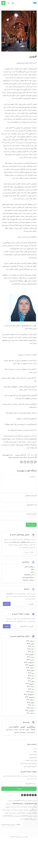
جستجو (6, 604)
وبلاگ (35, 752)
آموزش (22, 727)
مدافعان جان (14, 727)
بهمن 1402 (30, 703)
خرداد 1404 (30, 660)
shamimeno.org (31, 803)
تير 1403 (31, 689)
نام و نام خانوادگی (31, 496)
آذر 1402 (31, 705)
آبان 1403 (30, 678)
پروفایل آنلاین (29, 567)
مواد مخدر (22, 730)
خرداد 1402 (30, 708)
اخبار (32, 572)
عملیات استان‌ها (28, 580)
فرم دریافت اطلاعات (31, 761)
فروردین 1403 (29, 697)
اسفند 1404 (30, 641)
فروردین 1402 (29, 711)
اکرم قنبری (25, 326)
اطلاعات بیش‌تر (29, 552)
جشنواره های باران (28, 577)
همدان (16, 730)
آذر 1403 (31, 676)
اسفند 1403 (30, 668)
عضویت (6, 626)
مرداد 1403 (30, 687)
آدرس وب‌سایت (32, 514)
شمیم (27, 730)
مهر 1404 (31, 652)
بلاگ (32, 569)
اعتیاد (32, 729)
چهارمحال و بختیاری (19, 732)
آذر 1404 (31, 646)
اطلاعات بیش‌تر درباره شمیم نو (10, 825)
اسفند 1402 (30, 700)
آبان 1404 (30, 649)
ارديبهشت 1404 (29, 662)
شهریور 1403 (30, 684)
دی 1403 (31, 673)
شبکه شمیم (23, 457)
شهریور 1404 (30, 654)
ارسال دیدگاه (31, 525)
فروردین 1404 (29, 665)
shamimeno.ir (18, 803)
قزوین (10, 457)
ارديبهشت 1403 (29, 695)
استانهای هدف (6, 455)
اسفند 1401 (30, 713)
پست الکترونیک (32, 505)
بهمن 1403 (30, 670)
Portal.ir (12, 837)
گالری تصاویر (33, 758)
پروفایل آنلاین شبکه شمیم (29, 764)
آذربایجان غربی (30, 732)
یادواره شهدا (9, 730)
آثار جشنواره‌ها (29, 575)
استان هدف (30, 457)
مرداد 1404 (30, 657)
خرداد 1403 (30, 692)
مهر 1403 (31, 681)
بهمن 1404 (30, 644)
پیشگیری (30, 726)
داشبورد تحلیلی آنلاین (30, 766)
